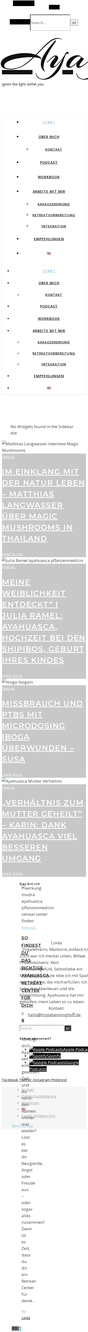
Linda (26, 1318)
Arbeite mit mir (49, 191)
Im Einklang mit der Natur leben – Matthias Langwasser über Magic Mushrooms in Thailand (43, 505)
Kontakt (53, 149)
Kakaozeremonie (54, 204)
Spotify (54, 1056)
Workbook (49, 177)
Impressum (30, 1103)
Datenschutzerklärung (39, 1096)
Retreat (29, 927)
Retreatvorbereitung (54, 215)
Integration (54, 226)
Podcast (49, 162)
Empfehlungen (49, 239)
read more (12, 554)
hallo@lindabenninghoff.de (54, 1014)
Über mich (49, 136)
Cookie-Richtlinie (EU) (38, 1116)
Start (49, 122)
